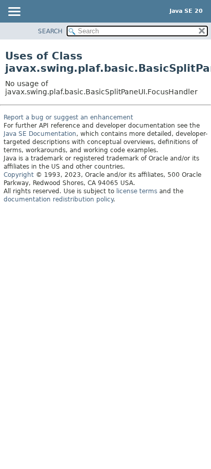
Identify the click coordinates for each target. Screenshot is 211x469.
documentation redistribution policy (58, 199)
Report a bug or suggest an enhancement (68, 117)
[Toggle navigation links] (14, 12)
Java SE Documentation (40, 133)
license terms (136, 191)
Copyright (19, 174)
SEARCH (50, 31)
